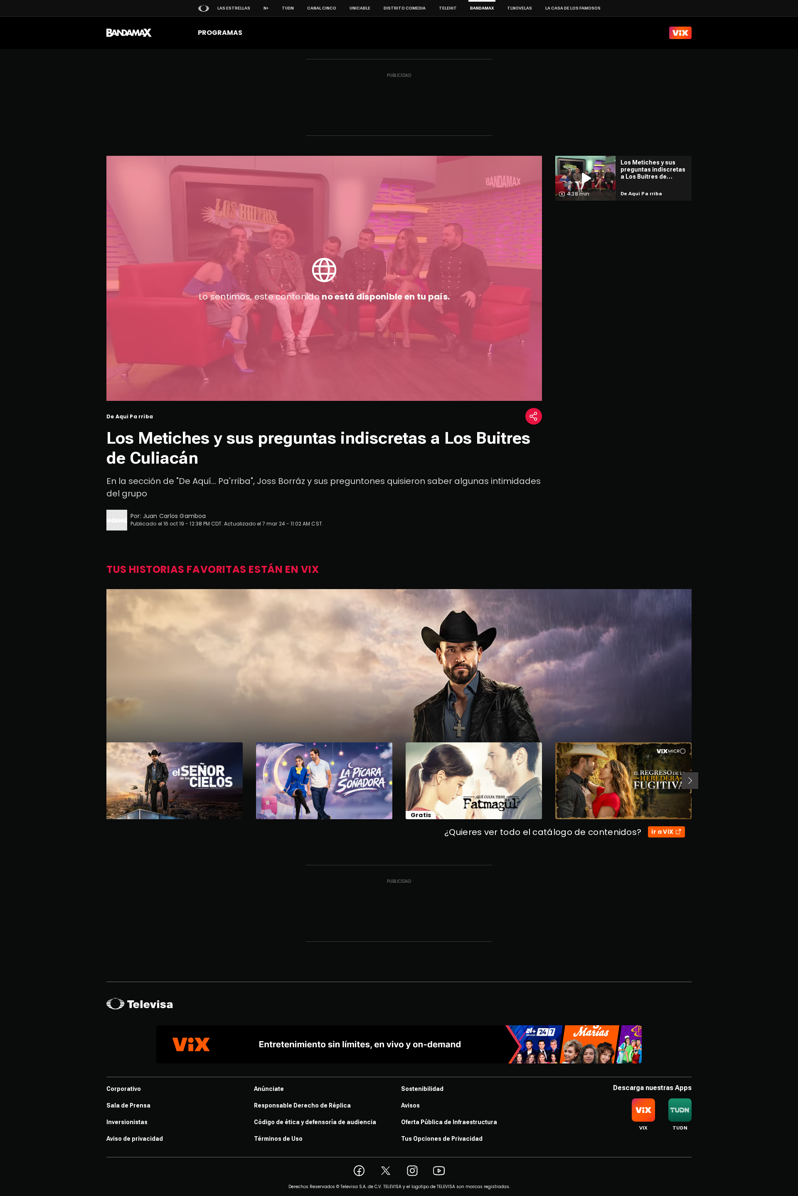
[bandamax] (129, 33)
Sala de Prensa (128, 1105)
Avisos (410, 1105)
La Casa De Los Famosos (573, 8)
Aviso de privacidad (134, 1138)
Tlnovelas (519, 8)
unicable (360, 8)
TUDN (288, 8)
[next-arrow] (690, 780)
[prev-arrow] (101, 780)
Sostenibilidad (422, 1088)
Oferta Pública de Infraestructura (449, 1122)
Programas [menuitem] (220, 32)
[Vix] (680, 33)
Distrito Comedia (405, 8)
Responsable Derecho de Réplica (302, 1105)
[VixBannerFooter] (399, 1044)
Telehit (448, 8)
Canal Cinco (321, 8)
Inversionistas (127, 1122)
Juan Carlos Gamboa (174, 516)
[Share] (533, 416)
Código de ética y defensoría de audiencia (315, 1122)
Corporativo (123, 1088)
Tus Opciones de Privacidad (442, 1138)
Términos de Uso (278, 1138)
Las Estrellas (233, 8)
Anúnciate (269, 1088)
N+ (266, 8)
